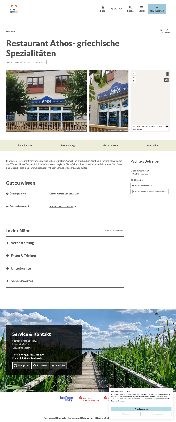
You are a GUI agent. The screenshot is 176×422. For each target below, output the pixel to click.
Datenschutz (88, 418)
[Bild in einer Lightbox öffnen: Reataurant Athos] (46, 101)
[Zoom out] (134, 77)
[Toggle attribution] (167, 126)
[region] (150, 101)
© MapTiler (145, 126)
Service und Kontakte (55, 418)
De (120, 9)
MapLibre (136, 126)
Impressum (74, 418)
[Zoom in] (134, 73)
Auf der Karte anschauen (113, 230)
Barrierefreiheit (104, 418)
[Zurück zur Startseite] (14, 9)
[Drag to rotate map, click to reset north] (134, 81)
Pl (112, 9)
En (116, 9)
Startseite (10, 31)
